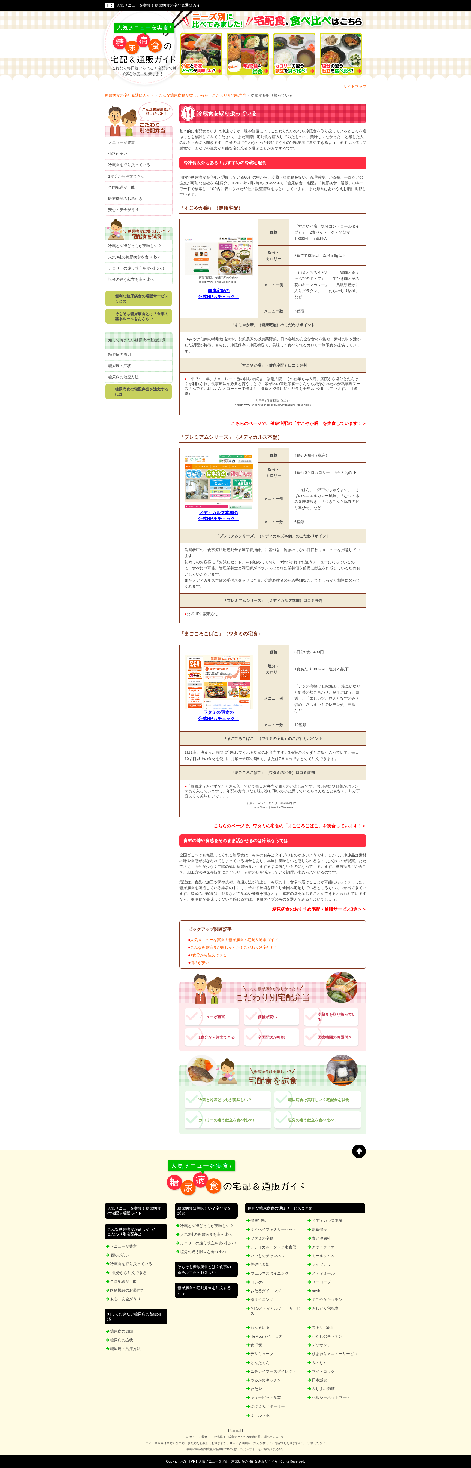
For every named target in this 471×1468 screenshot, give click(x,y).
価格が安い (199, 962)
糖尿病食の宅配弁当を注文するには (141, 391)
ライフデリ (321, 1264)
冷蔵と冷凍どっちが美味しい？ (225, 1100)
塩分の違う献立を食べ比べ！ (313, 1120)
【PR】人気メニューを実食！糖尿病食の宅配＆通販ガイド (231, 1461)
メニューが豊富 (211, 1017)
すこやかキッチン (327, 1299)
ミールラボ (260, 1415)
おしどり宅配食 (325, 1308)
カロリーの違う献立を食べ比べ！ (227, 1120)
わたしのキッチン (327, 1336)
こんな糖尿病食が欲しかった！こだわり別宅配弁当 (234, 947)
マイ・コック (323, 1371)
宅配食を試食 (147, 234)
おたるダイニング (265, 1291)
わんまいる (260, 1327)
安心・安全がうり (123, 209)
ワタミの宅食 (261, 1238)
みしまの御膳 (323, 1389)
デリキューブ (261, 1353)
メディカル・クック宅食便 (273, 1247)
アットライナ (323, 1247)
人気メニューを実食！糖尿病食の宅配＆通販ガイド (160, 5)
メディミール (323, 1273)
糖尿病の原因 (119, 354)
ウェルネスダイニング (269, 1273)
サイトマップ (354, 86)
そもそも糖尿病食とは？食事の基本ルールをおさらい (141, 316)
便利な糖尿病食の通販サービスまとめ (141, 298)
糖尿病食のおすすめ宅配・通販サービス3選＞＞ (319, 909)
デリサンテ (321, 1345)
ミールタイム (323, 1255)
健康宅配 (258, 1220)
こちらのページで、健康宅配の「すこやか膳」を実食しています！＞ (298, 423)
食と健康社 (321, 1238)
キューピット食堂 (265, 1397)
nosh (316, 1291)
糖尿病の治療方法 (123, 377)
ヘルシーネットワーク (331, 1397)
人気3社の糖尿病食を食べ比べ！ (136, 257)
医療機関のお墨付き (335, 1037)
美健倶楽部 (260, 1264)
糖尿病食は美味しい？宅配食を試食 (318, 1100)
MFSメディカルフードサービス (275, 1310)
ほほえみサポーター (267, 1406)
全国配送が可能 (271, 1037)
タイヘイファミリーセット (273, 1229)
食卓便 (256, 1345)
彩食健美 (319, 1229)
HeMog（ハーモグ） (268, 1336)
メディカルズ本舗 (327, 1220)
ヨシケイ (258, 1282)
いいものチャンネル (267, 1255)
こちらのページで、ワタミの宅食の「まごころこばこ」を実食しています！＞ (290, 825)
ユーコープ (321, 1282)
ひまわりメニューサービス (335, 1353)
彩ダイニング (261, 1299)
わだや (256, 1389)
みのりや (319, 1362)
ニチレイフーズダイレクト (273, 1371)
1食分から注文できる (208, 955)
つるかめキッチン (265, 1380)
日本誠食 (319, 1380)
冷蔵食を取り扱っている (337, 1016)
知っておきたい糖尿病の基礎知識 (136, 340)
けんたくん (260, 1362)
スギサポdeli (322, 1327)
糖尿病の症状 (119, 366)
